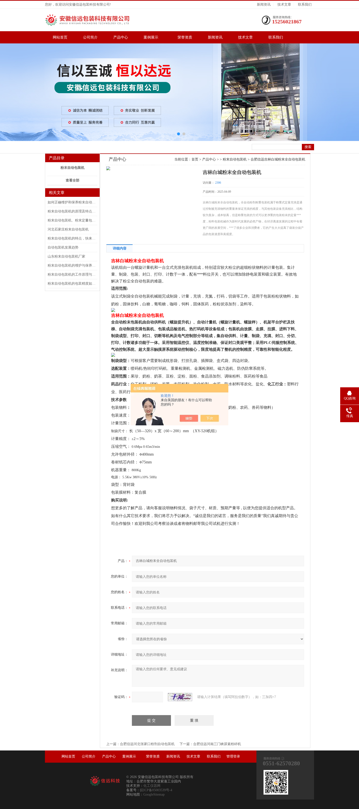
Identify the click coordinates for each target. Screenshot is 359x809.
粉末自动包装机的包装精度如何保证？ (72, 283)
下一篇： (186, 744)
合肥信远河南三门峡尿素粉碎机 (217, 744)
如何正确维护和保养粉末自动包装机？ (72, 202)
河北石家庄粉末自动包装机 (68, 229)
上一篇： (113, 744)
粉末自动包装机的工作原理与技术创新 (72, 274)
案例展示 (153, 37)
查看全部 (72, 180)
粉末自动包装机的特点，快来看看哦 (72, 238)
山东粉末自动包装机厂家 (66, 256)
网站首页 (60, 37)
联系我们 (305, 4)
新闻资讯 (264, 4)
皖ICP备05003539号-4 (156, 790)
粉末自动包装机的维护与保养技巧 (72, 265)
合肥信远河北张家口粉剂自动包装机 (147, 744)
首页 (194, 159)
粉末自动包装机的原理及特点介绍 (72, 211)
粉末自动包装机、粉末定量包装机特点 (72, 220)
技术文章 (284, 4)
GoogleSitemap (154, 794)
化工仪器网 (151, 786)
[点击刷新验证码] (180, 697)
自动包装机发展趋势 (63, 247)
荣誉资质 (185, 37)
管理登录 (233, 756)
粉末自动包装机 (72, 168)
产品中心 (120, 37)
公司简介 (90, 37)
